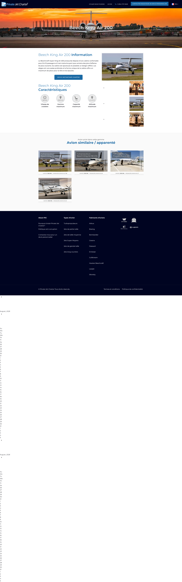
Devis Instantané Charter (68, 77)
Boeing (92, 229)
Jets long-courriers (71, 252)
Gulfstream (93, 257)
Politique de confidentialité (132, 289)
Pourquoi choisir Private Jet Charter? (48, 225)
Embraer (92, 252)
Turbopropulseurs (70, 223)
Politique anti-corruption (47, 229)
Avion (110, 4)
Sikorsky (92, 274)
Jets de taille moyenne (72, 235)
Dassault (92, 246)
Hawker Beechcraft (96, 263)
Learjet (91, 269)
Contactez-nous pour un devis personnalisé (149, 3)
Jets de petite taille (71, 229)
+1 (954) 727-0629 (122, 4)
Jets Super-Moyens (71, 240)
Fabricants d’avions (97, 218)
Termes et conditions (112, 289)
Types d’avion (69, 218)
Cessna (92, 240)
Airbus (91, 223)
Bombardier (93, 235)
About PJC (42, 218)
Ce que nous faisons (97, 4)
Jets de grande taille (71, 246)
